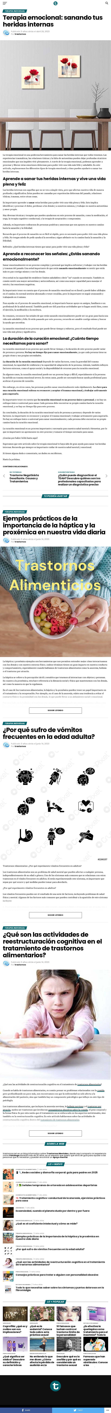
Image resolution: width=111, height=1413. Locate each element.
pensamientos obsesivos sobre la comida (68, 1109)
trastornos (20, 34)
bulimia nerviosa (75, 1106)
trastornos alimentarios (89, 1084)
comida (100, 1090)
